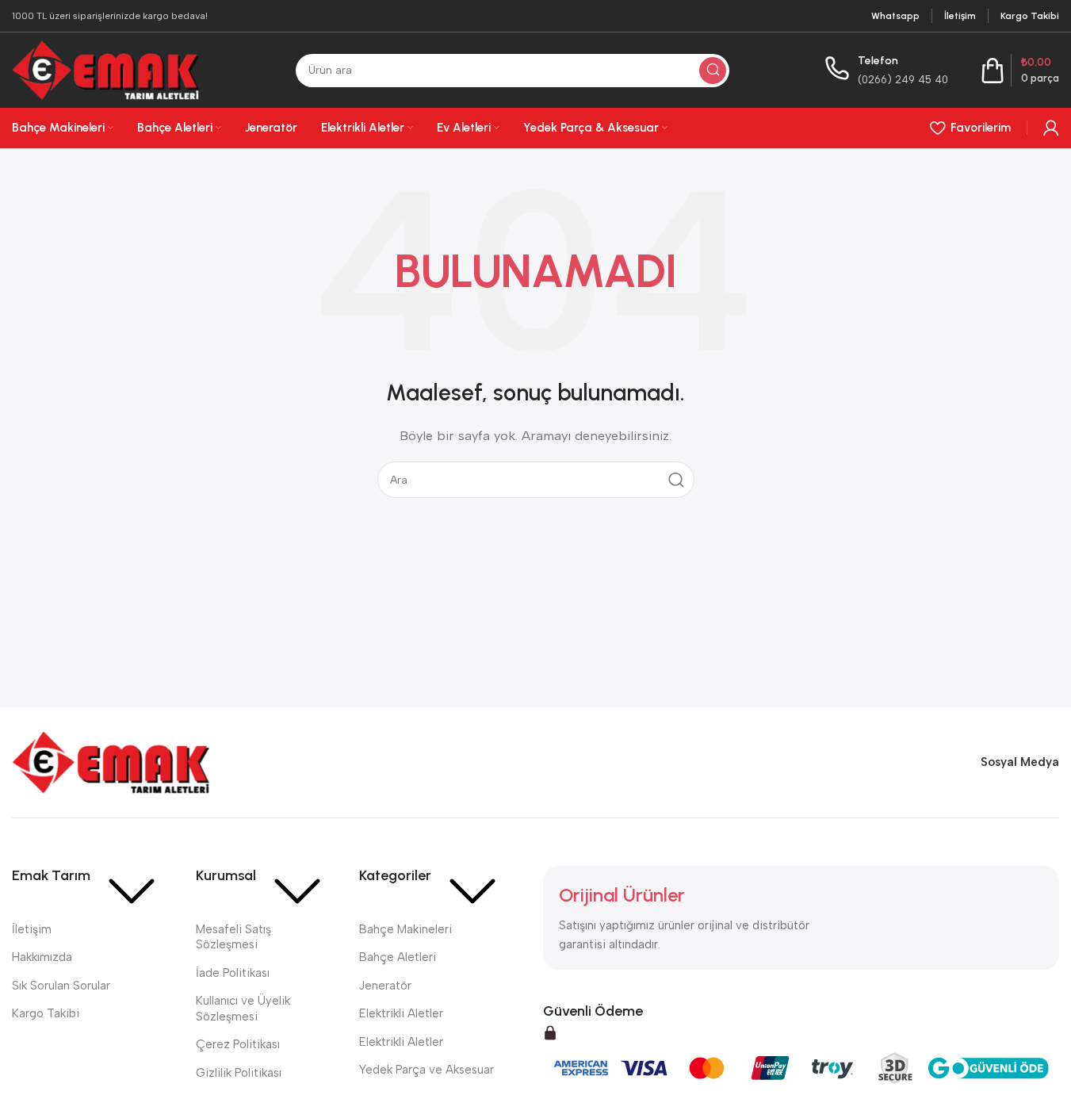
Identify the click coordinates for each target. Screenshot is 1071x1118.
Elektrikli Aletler (401, 1013)
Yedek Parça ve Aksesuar (426, 1069)
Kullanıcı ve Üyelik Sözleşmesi (243, 1009)
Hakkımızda (42, 957)
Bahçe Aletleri (397, 957)
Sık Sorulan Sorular (61, 985)
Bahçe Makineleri (405, 929)
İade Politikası (233, 973)
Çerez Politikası (238, 1044)
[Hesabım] (1051, 128)
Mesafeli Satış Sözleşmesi (233, 937)
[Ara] (712, 70)
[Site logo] (106, 69)
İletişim (32, 929)
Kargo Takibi (45, 1013)
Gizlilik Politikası (238, 1073)
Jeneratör (385, 985)
